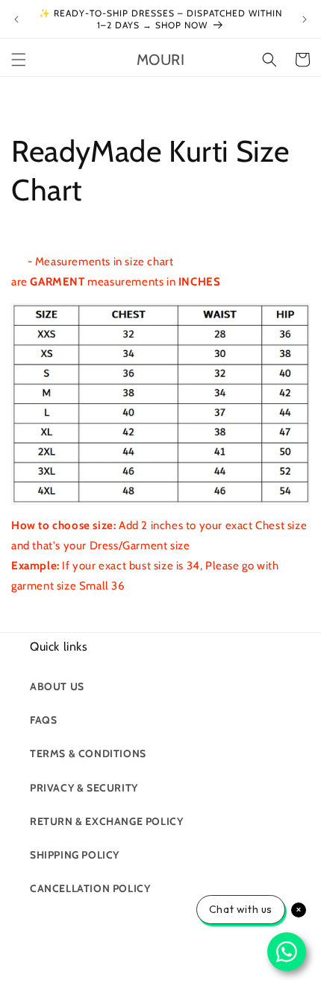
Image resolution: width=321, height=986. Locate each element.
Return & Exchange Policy (106, 821)
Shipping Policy (74, 855)
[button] (18, 59)
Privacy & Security (84, 787)
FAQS (43, 720)
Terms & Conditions (88, 753)
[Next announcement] (304, 19)
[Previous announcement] (16, 19)
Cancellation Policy (90, 888)
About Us (57, 686)
